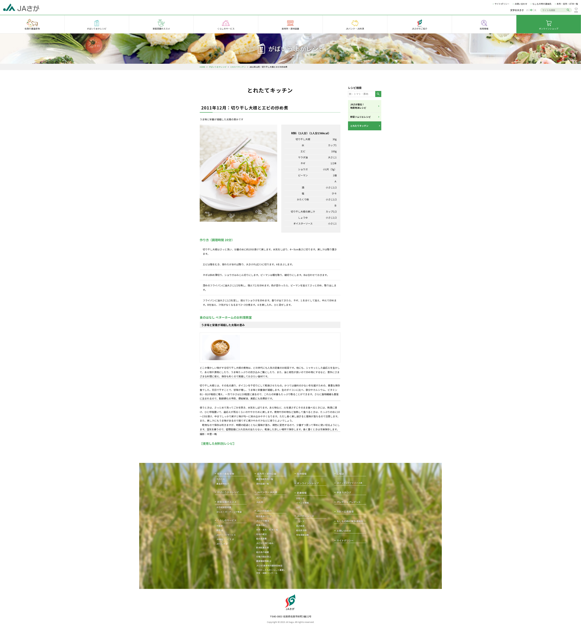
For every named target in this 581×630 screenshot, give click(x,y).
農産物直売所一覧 (264, 479)
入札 (298, 507)
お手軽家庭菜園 (223, 507)
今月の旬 (220, 479)
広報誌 (340, 473)
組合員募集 (261, 538)
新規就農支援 (262, 547)
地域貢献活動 (302, 534)
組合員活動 (301, 530)
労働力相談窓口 (263, 556)
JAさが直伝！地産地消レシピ (358, 106)
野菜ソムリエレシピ (360, 116)
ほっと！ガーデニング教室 (229, 511)
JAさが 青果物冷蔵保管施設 (269, 565)
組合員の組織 (262, 552)
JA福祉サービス (223, 539)
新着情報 (302, 493)
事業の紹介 (261, 525)
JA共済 (259, 502)
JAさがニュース (305, 516)
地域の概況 (261, 534)
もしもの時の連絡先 (541, 3)
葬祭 (218, 530)
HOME (202, 66)
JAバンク (260, 497)
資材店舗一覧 (262, 483)
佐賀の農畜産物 (225, 473)
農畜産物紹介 (222, 483)
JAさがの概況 (262, 520)
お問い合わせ (521, 3)
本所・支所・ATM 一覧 (267, 529)
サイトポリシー (502, 3)
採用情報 (302, 473)
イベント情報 (302, 502)
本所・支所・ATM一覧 (567, 3)
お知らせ (300, 498)
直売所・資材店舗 (266, 473)
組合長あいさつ (263, 516)
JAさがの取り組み (264, 543)
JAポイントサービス (226, 534)
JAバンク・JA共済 (267, 492)
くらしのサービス (226, 520)
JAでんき (220, 543)
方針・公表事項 (345, 511)
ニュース (300, 521)
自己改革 (300, 525)
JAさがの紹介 (264, 511)
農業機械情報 (262, 560)
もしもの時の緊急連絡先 (350, 521)
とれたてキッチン (238, 66)
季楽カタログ (344, 492)
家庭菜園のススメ (226, 502)
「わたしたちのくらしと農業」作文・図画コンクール (271, 571)
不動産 (219, 525)
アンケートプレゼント (349, 502)
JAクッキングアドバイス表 (349, 483)
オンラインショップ (308, 483)
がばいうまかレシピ (217, 66)
